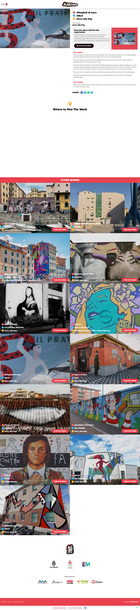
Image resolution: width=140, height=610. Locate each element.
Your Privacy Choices (75, 608)
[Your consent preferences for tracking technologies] (137, 607)
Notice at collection (60, 608)
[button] (81, 92)
